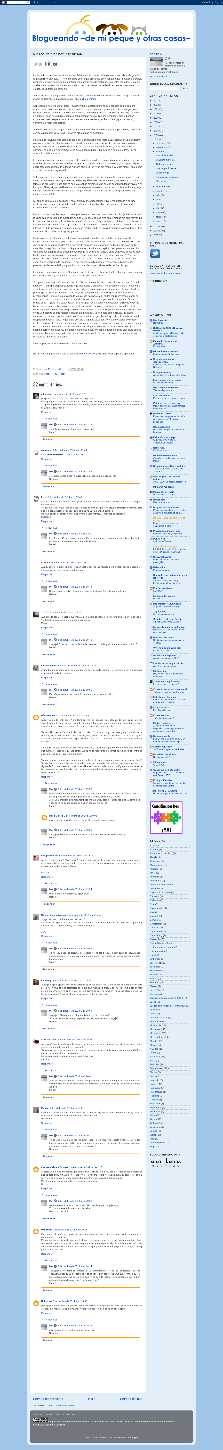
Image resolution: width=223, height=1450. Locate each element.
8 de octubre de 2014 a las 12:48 (65, 497)
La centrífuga (162, 173)
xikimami (46, 394)
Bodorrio (154, 888)
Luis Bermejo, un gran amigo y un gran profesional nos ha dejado (169, 740)
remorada (46, 450)
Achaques (155, 861)
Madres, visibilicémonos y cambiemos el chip (165, 524)
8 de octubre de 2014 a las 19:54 (75, 889)
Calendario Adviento (160, 892)
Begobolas (159, 500)
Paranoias (155, 1056)
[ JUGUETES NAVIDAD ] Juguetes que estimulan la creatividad (170, 550)
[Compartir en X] (76, 369)
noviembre (162, 147)
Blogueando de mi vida (166, 507)
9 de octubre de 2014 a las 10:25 (75, 830)
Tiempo (154, 1119)
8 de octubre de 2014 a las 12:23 (69, 394)
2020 (156, 113)
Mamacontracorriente (165, 455)
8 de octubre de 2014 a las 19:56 (75, 948)
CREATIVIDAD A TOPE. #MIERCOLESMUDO (164, 441)
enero (159, 221)
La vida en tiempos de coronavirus (167, 1006)
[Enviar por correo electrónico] (70, 369)
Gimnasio (155, 994)
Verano (153, 1131)
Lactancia (155, 1009)
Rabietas (154, 1096)
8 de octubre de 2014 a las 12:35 (75, 424)
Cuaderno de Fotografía (166, 770)
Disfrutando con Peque (162, 947)
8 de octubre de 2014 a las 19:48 (75, 587)
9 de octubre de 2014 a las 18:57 (70, 1301)
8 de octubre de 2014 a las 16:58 (84, 915)
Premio (153, 1084)
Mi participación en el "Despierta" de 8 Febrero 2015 (169, 774)
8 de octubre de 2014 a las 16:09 (76, 855)
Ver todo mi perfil (158, 76)
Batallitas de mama (163, 637)
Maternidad (156, 1021)
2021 (156, 109)
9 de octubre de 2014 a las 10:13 (70, 1230)
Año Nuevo (155, 880)
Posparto (154, 1080)
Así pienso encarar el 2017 (166, 658)
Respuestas (51, 419)
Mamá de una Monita (164, 754)
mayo (159, 204)
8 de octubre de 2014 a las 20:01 (75, 1076)
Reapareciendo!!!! (161, 757)
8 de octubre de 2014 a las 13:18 (69, 562)
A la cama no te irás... (161, 853)
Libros (153, 1013)
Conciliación (156, 924)
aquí (57, 153)
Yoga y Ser (159, 611)
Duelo (153, 955)
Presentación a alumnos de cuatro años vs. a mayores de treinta (169, 511)
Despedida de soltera (161, 943)
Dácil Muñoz (48, 715)
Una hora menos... (165, 160)
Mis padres (155, 1033)
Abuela (153, 857)
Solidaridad (155, 1107)
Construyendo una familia (167, 619)
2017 (156, 126)
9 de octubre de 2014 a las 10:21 (75, 1135)
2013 (156, 226)
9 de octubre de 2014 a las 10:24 (75, 1266)
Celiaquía (155, 900)
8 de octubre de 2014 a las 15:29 (79, 665)
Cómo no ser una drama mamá (170, 689)
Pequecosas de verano (167, 177)
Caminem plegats (163, 746)
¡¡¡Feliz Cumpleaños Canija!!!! (167, 622)
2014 (156, 139)
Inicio (91, 1399)
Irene (44, 497)
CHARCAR (158, 765)
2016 (156, 131)
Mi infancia (155, 1025)
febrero (160, 217)
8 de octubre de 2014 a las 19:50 (75, 690)
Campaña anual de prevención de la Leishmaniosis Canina (170, 784)
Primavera (155, 1088)
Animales (154, 877)
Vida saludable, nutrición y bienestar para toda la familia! (167, 581)
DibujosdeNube (162, 372)
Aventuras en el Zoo (160, 884)
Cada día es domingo (165, 546)
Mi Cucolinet (160, 671)
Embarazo (155, 959)
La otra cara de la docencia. (166, 354)
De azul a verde (161, 736)
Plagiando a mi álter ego (166, 531)
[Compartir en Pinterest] (82, 369)
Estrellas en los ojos (164, 697)
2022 (156, 105)
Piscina (153, 1072)
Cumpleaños (156, 931)
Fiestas (153, 986)
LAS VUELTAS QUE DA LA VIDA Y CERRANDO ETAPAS (170, 701)
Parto (152, 1060)
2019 (156, 118)
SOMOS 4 (158, 591)
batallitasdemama (51, 665)
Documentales (157, 951)
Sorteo (153, 1115)
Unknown (46, 1230)
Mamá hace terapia (163, 492)
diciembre (161, 143)
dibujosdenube (49, 855)
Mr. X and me (157, 1037)
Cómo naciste (161, 715)
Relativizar (158, 598)
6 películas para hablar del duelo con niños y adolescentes (168, 334)
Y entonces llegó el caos (167, 681)
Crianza (154, 927)
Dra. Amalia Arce (162, 557)
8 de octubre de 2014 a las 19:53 (75, 789)
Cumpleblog (156, 935)
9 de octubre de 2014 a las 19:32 (75, 1325)
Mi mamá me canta (163, 487)
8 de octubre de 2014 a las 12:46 (75, 471)
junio (159, 199)
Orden (153, 1052)
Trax (43, 612)
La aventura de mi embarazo (169, 627)
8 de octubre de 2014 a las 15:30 (73, 715)
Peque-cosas (58, 374)
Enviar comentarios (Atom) (61, 1405)
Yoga (152, 1146)
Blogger (134, 1437)
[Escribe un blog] (73, 369)
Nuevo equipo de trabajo (164, 494)
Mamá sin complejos (164, 655)
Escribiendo (156, 970)
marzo (159, 212)
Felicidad (154, 982)
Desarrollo (155, 939)
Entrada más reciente (48, 1399)
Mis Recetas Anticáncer (166, 387)
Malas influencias (164, 155)
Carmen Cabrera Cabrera (54, 1167)
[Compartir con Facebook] (79, 369)
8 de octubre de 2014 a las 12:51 (75, 533)
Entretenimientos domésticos (165, 273)
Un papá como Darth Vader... (169, 466)
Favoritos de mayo (162, 502)
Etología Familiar (162, 780)
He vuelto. (158, 323)
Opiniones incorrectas (53, 915)
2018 (156, 122)
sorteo (91, 353)
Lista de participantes (166, 168)
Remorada (159, 448)
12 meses (155, 845)
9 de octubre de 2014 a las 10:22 (75, 1201)
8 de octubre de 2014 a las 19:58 (74, 980)
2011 (156, 235)
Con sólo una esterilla (163, 614)
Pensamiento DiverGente (167, 604)
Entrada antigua (131, 1399)
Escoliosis (155, 967)
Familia (153, 978)
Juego (47, 374)
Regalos (154, 1099)
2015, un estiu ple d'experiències (168, 749)
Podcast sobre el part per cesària (169, 398)
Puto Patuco (156, 1092)
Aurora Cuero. (49, 1039)
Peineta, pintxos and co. (166, 403)
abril (158, 208)
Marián (45, 1108)
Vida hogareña (157, 1142)
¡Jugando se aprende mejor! (166, 606)
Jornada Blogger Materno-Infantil (167, 998)
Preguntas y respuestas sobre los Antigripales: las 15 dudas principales (169, 419)
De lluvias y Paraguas (165, 791)
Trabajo (154, 1123)
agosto (160, 191)
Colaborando (156, 908)
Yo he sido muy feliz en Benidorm (169, 692)
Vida (152, 1139)
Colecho (154, 916)
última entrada (88, 99)
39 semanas (160, 762)
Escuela (154, 974)
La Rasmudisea (161, 707)
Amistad (154, 869)
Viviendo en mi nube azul (167, 648)
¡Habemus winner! (164, 164)
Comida (154, 920)
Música (153, 1045)
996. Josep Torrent (162, 541)
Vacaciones (156, 1127)
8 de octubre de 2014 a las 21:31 (67, 1108)
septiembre (162, 186)
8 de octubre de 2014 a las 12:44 (70, 450)
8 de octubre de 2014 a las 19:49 (75, 640)
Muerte (153, 1041)
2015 (156, 135)
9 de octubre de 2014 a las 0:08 (80, 816)
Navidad (154, 1049)
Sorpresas (155, 1111)
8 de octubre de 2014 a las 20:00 (75, 1011)
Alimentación (156, 865)
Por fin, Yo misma (163, 588)
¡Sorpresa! (160, 181)
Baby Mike (159, 567)
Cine (152, 904)
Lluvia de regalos (158, 1017)
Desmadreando (161, 427)
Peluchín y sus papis (165, 437)
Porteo (153, 1076)
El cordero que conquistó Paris (167, 684)
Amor (152, 873)
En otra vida (159, 346)
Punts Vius (159, 539)
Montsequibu (48, 980)
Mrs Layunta (160, 320)
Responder (47, 412)
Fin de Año (155, 990)
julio (158, 195)
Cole (152, 912)
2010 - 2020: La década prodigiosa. (169, 482)
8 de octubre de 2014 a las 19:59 (75, 1039)
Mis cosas (155, 1029)
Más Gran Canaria (161, 710)
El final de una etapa (163, 382)
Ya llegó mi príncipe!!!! (164, 718)
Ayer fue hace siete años (165, 666)
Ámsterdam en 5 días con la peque (169, 375)
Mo (51, 424)
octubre (160, 151)
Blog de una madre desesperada (163, 360)
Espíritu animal (160, 450)
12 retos (154, 849)
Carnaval (154, 896)
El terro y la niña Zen (163, 650)
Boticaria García (162, 413)
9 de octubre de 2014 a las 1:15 (85, 1167)
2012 (156, 230)
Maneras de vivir (161, 570)
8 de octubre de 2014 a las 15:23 (64, 612)
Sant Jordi (155, 1103)
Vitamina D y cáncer (163, 390)
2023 (156, 100)
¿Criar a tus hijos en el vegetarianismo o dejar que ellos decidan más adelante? (168, 728)
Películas (154, 1064)
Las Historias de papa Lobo (168, 663)
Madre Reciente (162, 723)
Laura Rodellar (161, 395)
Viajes (153, 1135)
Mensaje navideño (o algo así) (167, 533)
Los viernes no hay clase (167, 380)
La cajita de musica (164, 596)
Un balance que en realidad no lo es (170, 793)
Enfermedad (156, 963)
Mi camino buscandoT (165, 351)
